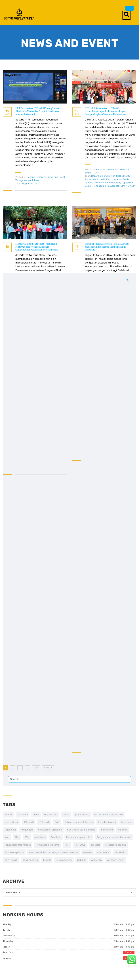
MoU (7, 837)
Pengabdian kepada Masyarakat (114, 837)
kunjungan (27, 829)
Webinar (81, 860)
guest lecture (82, 814)
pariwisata (40, 837)
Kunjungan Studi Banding (81, 829)
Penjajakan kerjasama (47, 844)
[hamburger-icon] (129, 8)
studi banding (30, 860)
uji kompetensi (64, 860)
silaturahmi (103, 852)
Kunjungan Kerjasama (50, 829)
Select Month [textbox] (13, 892)
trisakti (47, 860)
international (11, 822)
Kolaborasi (10, 829)
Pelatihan (56, 837)
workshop (96, 860)
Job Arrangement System (79, 822)
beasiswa (23, 814)
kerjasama (126, 822)
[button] (126, 15)
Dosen (65, 814)
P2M (16, 837)
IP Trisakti (44, 822)
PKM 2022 (80, 844)
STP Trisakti (11, 860)
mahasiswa (106, 829)
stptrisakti (120, 852)
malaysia (123, 829)
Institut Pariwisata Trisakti (108, 814)
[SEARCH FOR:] (69, 529)
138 (36, 767)
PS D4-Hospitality (14, 852)
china (36, 814)
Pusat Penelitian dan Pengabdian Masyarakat (53, 852)
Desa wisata (50, 814)
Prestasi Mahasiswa (115, 844)
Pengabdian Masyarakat (18, 844)
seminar (87, 852)
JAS (57, 822)
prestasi (95, 844)
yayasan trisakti (115, 860)
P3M (26, 837)
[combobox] (69, 892)
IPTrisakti (29, 822)
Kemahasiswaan (107, 822)
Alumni (8, 814)
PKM (67, 844)
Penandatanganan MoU (79, 837)
